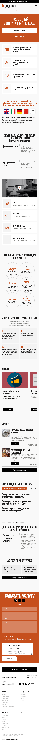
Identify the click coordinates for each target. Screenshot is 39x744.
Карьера (4, 721)
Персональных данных (24, 639)
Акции (22, 701)
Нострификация (6, 703)
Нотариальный (5, 699)
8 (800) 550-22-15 (32, 677)
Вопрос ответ (5, 727)
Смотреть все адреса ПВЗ (19, 578)
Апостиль (4, 695)
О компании (5, 715)
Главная (4, 522)
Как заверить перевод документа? (20, 451)
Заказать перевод (19, 31)
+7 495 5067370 (24, 2)
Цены (22, 699)
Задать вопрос (19, 36)
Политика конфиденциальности (10, 739)
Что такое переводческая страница (22, 431)
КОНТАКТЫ (24, 712)
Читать (15, 443)
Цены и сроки (19, 10)
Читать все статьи (19, 470)
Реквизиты (4, 725)
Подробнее (8, 409)
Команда (4, 717)
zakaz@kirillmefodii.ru (9, 677)
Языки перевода (6, 709)
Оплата (23, 695)
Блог (3, 729)
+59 (32, 111)
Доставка (23, 697)
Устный (4, 705)
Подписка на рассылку (19, 670)
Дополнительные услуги (8, 707)
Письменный (11, 522)
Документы (5, 723)
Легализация (5, 697)
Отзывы (4, 719)
